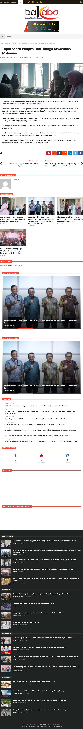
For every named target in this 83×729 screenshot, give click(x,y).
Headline (32, 57)
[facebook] (80, 153)
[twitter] (75, 153)
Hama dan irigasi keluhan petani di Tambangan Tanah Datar (34, 603)
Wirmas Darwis (18, 596)
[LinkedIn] (37, 2)
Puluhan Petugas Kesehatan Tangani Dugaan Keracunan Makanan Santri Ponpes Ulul (62, 163)
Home (1, 43)
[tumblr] (59, 153)
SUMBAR (7, 43)
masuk (9, 265)
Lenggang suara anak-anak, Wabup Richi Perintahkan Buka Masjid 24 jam (38, 613)
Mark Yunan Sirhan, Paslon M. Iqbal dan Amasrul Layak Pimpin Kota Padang (39, 647)
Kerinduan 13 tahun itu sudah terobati (26, 622)
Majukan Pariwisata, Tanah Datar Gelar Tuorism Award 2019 (34, 681)
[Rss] (41, 2)
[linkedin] (70, 153)
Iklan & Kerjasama (28, 726)
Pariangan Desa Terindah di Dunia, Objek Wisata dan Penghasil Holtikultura (39, 700)
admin (3, 57)
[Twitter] (29, 2)
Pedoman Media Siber (44, 726)
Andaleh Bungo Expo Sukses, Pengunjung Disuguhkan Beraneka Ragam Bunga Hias (41, 594)
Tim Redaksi (58, 726)
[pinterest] (48, 153)
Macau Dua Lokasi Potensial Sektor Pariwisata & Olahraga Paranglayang (38, 691)
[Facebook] (25, 2)
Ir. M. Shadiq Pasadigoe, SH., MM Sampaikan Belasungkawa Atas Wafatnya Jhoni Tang (43, 638)
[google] (54, 153)
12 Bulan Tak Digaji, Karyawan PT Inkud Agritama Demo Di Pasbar (22, 163)
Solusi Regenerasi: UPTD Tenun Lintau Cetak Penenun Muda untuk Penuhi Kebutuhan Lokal (70, 219)
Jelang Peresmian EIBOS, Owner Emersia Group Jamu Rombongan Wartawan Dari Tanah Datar (45, 656)
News (37, 57)
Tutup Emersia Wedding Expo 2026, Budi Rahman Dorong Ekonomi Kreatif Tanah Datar (11, 251)
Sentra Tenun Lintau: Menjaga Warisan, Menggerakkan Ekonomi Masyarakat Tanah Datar (12, 219)
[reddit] (64, 153)
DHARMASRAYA (16, 43)
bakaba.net (43, 724)
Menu (9, 36)
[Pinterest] (33, 2)
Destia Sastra (17, 670)
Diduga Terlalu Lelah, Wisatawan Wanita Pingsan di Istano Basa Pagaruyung (39, 710)
